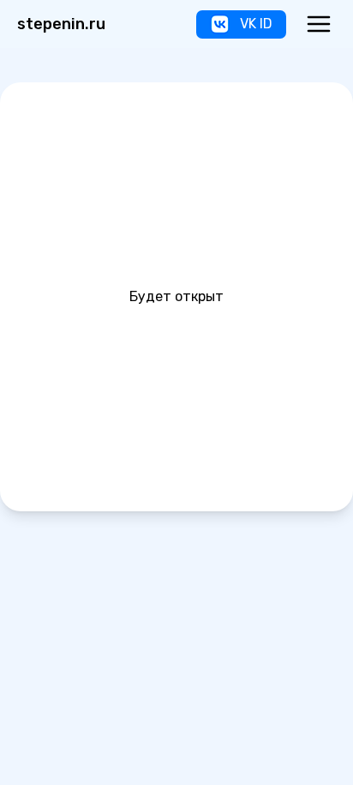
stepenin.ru (61, 24)
